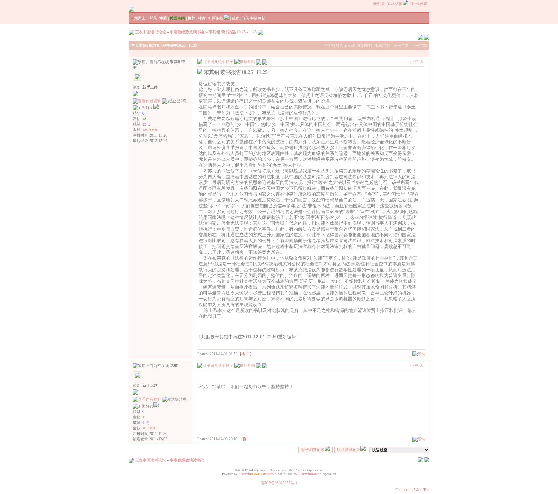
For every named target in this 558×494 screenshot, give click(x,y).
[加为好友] (143, 108)
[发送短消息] (174, 101)
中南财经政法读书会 (187, 32)
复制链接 (365, 45)
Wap (417, 490)
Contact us (403, 490)
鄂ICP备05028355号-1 (279, 483)
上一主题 (401, 45)
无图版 (379, 4)
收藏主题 (383, 45)
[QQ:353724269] (156, 108)
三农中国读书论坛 (150, 32)
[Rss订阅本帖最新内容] (260, 32)
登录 (153, 18)
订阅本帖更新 (253, 18)
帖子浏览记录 (313, 450)
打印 (329, 45)
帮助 (235, 18)
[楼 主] (245, 354)
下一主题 (419, 45)
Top (426, 490)
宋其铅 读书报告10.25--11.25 (233, 32)
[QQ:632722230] (156, 406)
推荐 (191, 18)
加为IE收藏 (345, 45)
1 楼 (243, 439)
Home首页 (419, 4)
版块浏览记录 (348, 450)
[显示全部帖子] (264, 61)
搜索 (202, 18)
